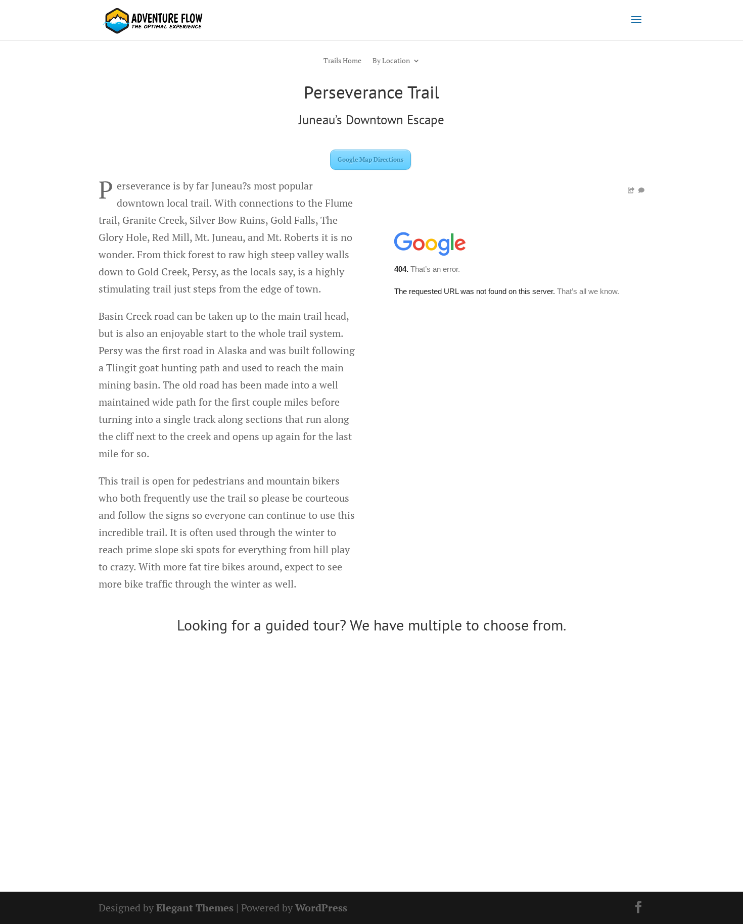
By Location (391, 61)
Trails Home (342, 61)
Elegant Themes (195, 907)
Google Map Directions (370, 159)
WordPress (321, 907)
